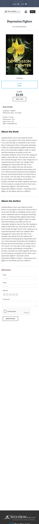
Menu (32, 11)
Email (4, 282)
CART (22, 4)
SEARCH (15, 4)
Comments (6, 299)
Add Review (6, 270)
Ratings (5, 290)
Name (5, 275)
